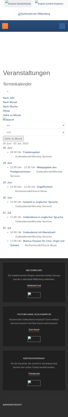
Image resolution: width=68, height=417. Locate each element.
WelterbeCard (34, 285)
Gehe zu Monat (12, 115)
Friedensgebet (31, 152)
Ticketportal (34, 373)
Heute (6, 110)
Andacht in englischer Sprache (40, 201)
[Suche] (8, 119)
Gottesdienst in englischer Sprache (43, 217)
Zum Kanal (34, 329)
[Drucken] (11, 91)
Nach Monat (10, 102)
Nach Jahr (9, 97)
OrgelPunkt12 (45, 186)
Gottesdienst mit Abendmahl (39, 232)
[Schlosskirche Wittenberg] (34, 13)
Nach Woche (10, 106)
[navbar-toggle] (5, 26)
